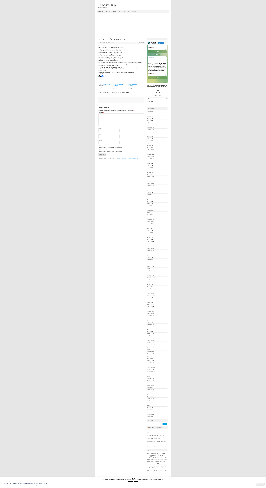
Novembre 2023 (150, 129)
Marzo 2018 (149, 264)
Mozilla (161, 466)
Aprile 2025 (149, 118)
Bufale (159, 455)
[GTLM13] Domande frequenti (105, 84)
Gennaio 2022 (149, 178)
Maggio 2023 (149, 143)
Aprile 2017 (149, 284)
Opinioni (154, 467)
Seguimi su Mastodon (151, 474)
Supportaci (126, 11)
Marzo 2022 (149, 174)
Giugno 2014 (149, 351)
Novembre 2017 (150, 273)
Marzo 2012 (149, 396)
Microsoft (157, 466)
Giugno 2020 (149, 210)
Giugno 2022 (149, 167)
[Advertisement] (133, 24)
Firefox (152, 459)
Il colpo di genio (150, 438)
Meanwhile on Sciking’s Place (156, 427)
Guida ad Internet (150, 461)
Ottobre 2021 (149, 185)
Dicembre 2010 (150, 414)
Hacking (158, 461)
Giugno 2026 (149, 111)
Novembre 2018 (150, 248)
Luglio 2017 (149, 279)
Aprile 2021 (149, 199)
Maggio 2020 (149, 212)
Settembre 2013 (150, 371)
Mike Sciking (102, 42)
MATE (153, 466)
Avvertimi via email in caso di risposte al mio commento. (110, 147)
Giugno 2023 (149, 140)
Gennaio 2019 (149, 243)
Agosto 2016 (149, 297)
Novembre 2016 (150, 293)
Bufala (156, 455)
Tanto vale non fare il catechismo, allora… (155, 430)
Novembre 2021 (150, 183)
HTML (161, 461)
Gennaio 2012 (149, 398)
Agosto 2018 (149, 255)
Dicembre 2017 (150, 270)
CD (120, 92)
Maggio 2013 (149, 380)
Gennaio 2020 (149, 219)
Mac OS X (149, 466)
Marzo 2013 (149, 382)
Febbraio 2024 (150, 122)
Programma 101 (159, 467)
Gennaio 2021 (149, 205)
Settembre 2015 (150, 317)
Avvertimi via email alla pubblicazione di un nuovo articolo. (111, 151)
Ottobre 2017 (149, 275)
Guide (155, 461)
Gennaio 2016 (149, 308)
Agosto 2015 (149, 320)
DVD (123, 92)
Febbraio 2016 (150, 306)
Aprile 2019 (149, 237)
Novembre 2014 (150, 340)
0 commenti (141, 42)
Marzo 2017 (149, 286)
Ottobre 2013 (149, 369)
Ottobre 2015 (149, 315)
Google (165, 459)
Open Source (149, 467)
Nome (100, 128)
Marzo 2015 (149, 331)
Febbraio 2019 (150, 241)
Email (100, 134)
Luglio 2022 (149, 165)
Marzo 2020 (149, 214)
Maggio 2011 (149, 405)
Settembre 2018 (150, 252)
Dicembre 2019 (150, 221)
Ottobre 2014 (149, 342)
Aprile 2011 (149, 407)
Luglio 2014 (149, 349)
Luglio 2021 (149, 192)
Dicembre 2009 (150, 416)
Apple (151, 456)
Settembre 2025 (150, 113)
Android (156, 453)
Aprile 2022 (149, 172)
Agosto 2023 (149, 136)
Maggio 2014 (149, 353)
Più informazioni (159, 479)
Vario (120, 11)
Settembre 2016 (150, 295)
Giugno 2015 (149, 324)
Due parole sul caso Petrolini (152, 435)
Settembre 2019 (150, 228)
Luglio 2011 (149, 403)
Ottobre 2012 (149, 389)
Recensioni (158, 469)
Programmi (151, 469)
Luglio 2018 (149, 257)
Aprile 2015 (149, 329)
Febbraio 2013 (150, 385)
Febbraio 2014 (150, 360)
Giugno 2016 (149, 302)
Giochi (162, 459)
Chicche (164, 456)
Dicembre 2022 (150, 154)
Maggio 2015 (149, 326)
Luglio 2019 (149, 230)
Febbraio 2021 (150, 203)
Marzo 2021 (149, 201)
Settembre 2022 (150, 160)
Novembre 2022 (150, 156)
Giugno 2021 (149, 194)
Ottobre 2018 (149, 250)
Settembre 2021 (150, 187)
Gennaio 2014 (149, 362)
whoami (114, 11)
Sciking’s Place (135, 11)
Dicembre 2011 (150, 400)
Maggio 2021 (149, 196)
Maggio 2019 (149, 234)
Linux (129, 92)
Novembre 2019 (150, 223)
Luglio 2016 (149, 299)
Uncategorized (106, 92)
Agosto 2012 (149, 394)
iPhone (152, 464)
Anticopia (113, 92)
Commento (101, 112)
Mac (165, 464)
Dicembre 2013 (150, 364)
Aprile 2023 (149, 145)
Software (151, 470)
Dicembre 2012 (150, 387)
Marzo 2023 (149, 147)
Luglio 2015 (149, 322)
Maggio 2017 (149, 282)
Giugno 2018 (149, 259)
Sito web (100, 140)
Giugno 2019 (149, 232)
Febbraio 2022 (150, 176)
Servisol (108, 11)
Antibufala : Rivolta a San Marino (106, 101)
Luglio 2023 (149, 138)
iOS (150, 464)
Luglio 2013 (149, 376)
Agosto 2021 (149, 190)
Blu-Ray (117, 92)
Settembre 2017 (150, 277)
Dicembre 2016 (150, 290)
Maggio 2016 (149, 304)
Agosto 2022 (149, 163)
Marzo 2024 (149, 120)
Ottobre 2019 (149, 225)
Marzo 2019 (149, 239)
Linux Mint (161, 464)
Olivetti (164, 466)
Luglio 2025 (149, 116)
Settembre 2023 (150, 134)
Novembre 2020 (150, 208)
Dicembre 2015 (150, 311)
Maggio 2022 (149, 169)
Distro (160, 457)
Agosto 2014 (149, 347)
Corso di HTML (156, 457)
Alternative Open (150, 453)
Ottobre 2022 (149, 158)
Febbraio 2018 (150, 266)
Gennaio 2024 (149, 125)
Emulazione (163, 457)
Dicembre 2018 (150, 246)
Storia (154, 470)
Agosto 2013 (149, 373)
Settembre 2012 (150, 391)
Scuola (162, 469)
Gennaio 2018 (149, 268)
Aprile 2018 (149, 261)
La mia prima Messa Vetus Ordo (153, 446)
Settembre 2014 (150, 344)
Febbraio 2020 (150, 216)
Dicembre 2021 (150, 181)
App (148, 455)
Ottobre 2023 (149, 131)
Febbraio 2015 (150, 333)
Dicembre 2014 (150, 338)
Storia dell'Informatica (160, 470)
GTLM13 (126, 92)
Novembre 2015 (150, 313)
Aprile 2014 (149, 356)
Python (154, 469)
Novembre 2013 (150, 367)
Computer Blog (107, 4)
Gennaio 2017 (149, 288)
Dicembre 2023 (150, 127)
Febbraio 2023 (150, 149)
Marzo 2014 (149, 358)
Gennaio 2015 (149, 335)
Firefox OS (157, 459)
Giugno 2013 (149, 378)
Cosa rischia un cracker (137, 101)
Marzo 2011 (149, 409)
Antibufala (100, 11)
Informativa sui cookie (32, 485)
